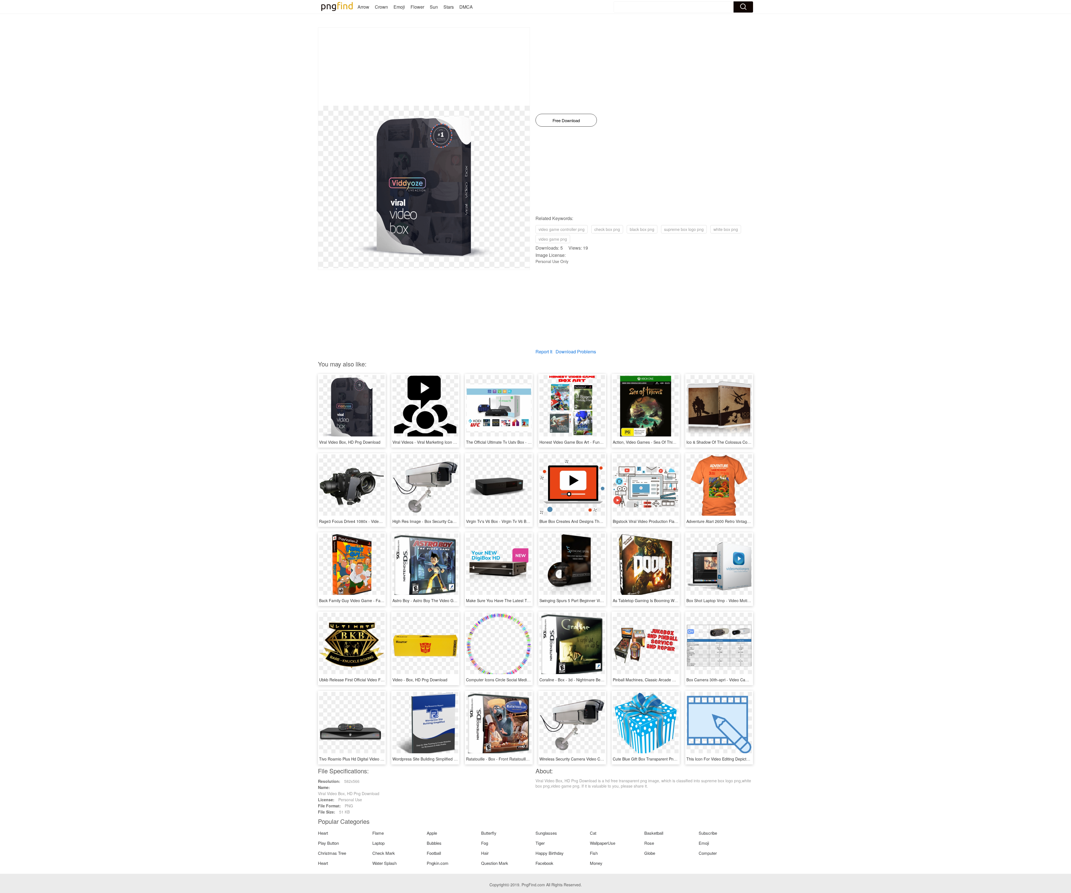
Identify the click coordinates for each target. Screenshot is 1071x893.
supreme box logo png (684, 229)
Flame (378, 833)
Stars (448, 7)
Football (434, 853)
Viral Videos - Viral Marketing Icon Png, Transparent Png (442, 442)
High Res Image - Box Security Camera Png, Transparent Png (447, 521)
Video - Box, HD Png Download (419, 679)
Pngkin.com (437, 863)
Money (596, 863)
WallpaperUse (602, 843)
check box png (607, 229)
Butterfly (488, 833)
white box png (725, 229)
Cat (593, 833)
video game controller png (562, 229)
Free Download (566, 120)
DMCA (466, 7)
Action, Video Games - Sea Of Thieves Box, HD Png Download (668, 442)
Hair (485, 853)
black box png (642, 229)
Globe (649, 853)
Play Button (328, 843)
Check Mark (383, 853)
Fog (484, 843)
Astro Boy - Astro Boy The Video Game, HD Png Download (444, 600)
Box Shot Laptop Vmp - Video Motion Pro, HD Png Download (739, 600)
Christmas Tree (332, 853)
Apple (432, 833)
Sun (434, 7)
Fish (594, 853)
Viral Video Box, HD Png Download (349, 442)
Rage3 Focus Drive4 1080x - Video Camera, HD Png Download (375, 521)
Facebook (544, 863)
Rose (649, 843)
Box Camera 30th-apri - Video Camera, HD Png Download (737, 679)
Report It (544, 351)
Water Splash (384, 863)
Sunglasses (546, 833)
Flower (417, 7)
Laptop (378, 843)
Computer (708, 853)
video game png (553, 239)
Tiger (540, 843)
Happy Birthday (550, 853)
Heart (323, 833)
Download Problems (576, 351)
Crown (381, 7)
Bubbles (434, 843)
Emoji (399, 7)
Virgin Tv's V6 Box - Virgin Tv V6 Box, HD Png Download (515, 521)
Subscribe (708, 833)
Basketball (653, 833)
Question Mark (494, 863)
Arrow (363, 7)
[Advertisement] (424, 67)
